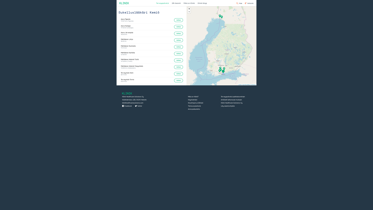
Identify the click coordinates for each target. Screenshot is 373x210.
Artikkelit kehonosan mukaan (231, 100)
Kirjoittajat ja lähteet (195, 103)
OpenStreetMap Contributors (249, 84)
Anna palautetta (194, 109)
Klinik (124, 3)
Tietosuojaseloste (194, 106)
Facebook (128, 106)
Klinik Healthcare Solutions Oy (231, 103)
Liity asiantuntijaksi (228, 106)
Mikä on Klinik (189, 3)
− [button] (189, 12)
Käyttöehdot (192, 100)
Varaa (178, 20)
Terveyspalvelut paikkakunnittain (233, 97)
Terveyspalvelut (162, 3)
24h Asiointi (176, 3)
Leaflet (239, 84)
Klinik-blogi (202, 3)
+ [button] (189, 9)
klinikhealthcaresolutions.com (132, 103)
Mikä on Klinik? (193, 97)
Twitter (139, 106)
